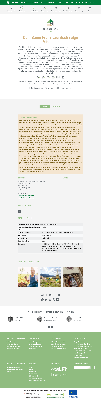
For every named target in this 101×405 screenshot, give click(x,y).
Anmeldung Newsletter (58, 344)
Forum (74, 2)
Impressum (32, 371)
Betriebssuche (11, 342)
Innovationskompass (35, 344)
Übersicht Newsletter (58, 342)
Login (31, 367)
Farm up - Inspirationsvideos (83, 346)
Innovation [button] (37, 2)
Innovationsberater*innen (14, 369)
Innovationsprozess (35, 342)
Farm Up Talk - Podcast (58, 348)
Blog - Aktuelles (79, 342)
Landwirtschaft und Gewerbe (83, 351)
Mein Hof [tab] (45, 106)
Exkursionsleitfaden (35, 346)
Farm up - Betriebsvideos (82, 344)
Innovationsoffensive (13, 367)
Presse (8, 371)
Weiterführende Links (81, 357)
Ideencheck (32, 348)
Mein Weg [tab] (56, 106)
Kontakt (31, 369)
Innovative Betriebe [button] (20, 2)
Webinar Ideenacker (57, 346)
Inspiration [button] (63, 2)
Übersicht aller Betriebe (14, 346)
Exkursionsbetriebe (12, 348)
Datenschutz (33, 374)
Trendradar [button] (50, 2)
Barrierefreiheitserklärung (37, 380)
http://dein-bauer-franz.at (26, 198)
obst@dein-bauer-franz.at (26, 196)
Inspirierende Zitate (80, 348)
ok (93, 367)
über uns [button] (83, 2)
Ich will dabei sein (12, 344)
